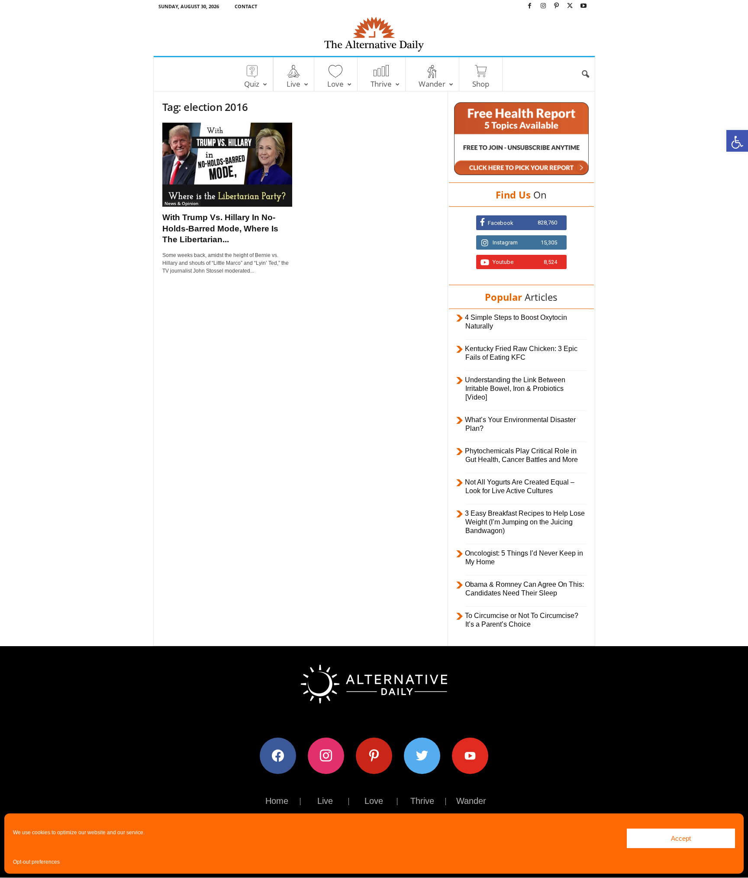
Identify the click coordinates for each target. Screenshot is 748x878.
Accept (681, 838)
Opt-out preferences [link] (36, 862)
